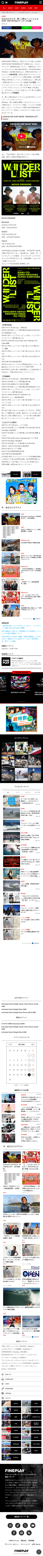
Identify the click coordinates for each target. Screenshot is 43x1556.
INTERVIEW (27, 1363)
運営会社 (24, 1540)
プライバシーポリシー (11, 1544)
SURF (17, 8)
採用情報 (31, 1540)
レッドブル (14, 1346)
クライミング (16, 1363)
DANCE (23, 8)
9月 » (33, 1044)
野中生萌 (23, 1346)
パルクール (31, 1354)
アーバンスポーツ (20, 1354)
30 (33, 1075)
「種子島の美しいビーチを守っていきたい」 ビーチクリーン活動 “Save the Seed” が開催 (21, 627)
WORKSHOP (9, 1379)
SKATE (10, 8)
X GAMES (22, 1357)
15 (29, 1065)
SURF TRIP (14, 648)
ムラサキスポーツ (7, 1349)
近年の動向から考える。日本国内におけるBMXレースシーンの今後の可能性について (21, 632)
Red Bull (35, 1363)
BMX (36, 8)
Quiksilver (5, 648)
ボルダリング (33, 1360)
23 (33, 1070)
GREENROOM (6, 1352)
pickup (4, 1369)
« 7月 (10, 1044)
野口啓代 (24, 1352)
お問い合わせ (36, 1544)
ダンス (24, 1360)
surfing (14, 1357)
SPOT (7, 1384)
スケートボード (30, 1366)
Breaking (16, 1352)
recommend (12, 1369)
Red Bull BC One (7, 1354)
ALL (4, 8)
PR (8, 1346)
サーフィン (19, 1366)
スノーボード (6, 1357)
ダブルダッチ (6, 1363)
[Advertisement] (21, 969)
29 (29, 1075)
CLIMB (30, 8)
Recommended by (28, 618)
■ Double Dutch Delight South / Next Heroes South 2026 (20, 1005)
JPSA (3, 1346)
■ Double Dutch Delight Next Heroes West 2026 (19, 1012)
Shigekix (30, 1346)
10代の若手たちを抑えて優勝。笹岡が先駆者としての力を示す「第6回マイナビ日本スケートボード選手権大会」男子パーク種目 (21, 639)
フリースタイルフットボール (11, 1360)
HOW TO (8, 1374)
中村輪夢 (18, 1349)
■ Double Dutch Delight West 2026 (14, 1009)
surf (4, 16)
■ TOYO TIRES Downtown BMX (13, 1024)
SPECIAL (8, 1393)
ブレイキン (5, 1366)
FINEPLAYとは (14, 1540)
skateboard (26, 1349)
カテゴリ (8, 1398)
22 (29, 1070)
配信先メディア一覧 (22, 1517)
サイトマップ (25, 1544)
